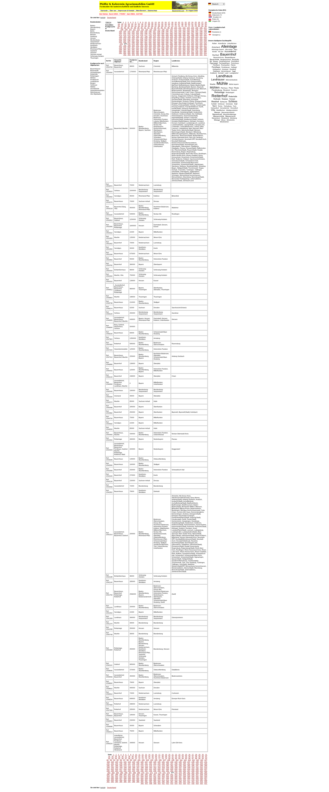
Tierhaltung (228, 106)
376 (188, 51)
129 (120, 31)
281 (141, 44)
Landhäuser (218, 79)
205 (175, 37)
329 (167, 48)
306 (159, 46)
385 (137, 53)
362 (129, 51)
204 (171, 37)
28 (205, 22)
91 (145, 28)
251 (192, 40)
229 (188, 39)
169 (201, 33)
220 (150, 39)
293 (192, 44)
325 (150, 48)
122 (180, 29)
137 (154, 31)
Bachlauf (215, 55)
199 (150, 37)
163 (175, 33)
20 (179, 22)
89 (138, 28)
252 (197, 40)
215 (129, 39)
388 (150, 53)
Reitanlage (219, 92)
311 (180, 46)
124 (188, 29)
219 (146, 39)
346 (150, 49)
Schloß (214, 104)
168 (197, 33)
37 (145, 24)
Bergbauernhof (225, 59)
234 (120, 40)
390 (158, 53)
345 (146, 49)
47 (179, 24)
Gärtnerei (216, 71)
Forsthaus (216, 67)
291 (184, 44)
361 (124, 51)
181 (163, 35)
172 (124, 35)
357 (197, 49)
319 (124, 48)
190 (201, 35)
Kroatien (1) (216, 17)
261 (146, 42)
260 (141, 42)
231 (197, 39)
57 (122, 26)
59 (129, 26)
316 (201, 46)
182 (167, 35)
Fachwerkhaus (224, 63)
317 (205, 46)
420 (201, 55)
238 (137, 40)
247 (175, 40)
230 (192, 39)
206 (180, 37)
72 (172, 26)
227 (180, 39)
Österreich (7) (216, 15)
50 (189, 24)
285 (158, 44)
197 (142, 37)
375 (184, 51)
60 (132, 26)
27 (202, 22)
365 (141, 51)
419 (197, 55)
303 (146, 46)
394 (175, 53)
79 (195, 26)
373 (175, 51)
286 (163, 44)
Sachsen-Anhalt (96, 54)
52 (195, 24)
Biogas (215, 61)
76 (185, 26)
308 (167, 46)
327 (158, 48)
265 (163, 42)
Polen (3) (215, 19)
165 (184, 33)
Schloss (232, 101)
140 (167, 31)
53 (199, 24)
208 (188, 37)
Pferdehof (226, 90)
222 (158, 39)
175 (137, 35)
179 (154, 35)
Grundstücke (94, 89)
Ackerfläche (222, 43)
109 (126, 29)
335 (192, 48)
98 (168, 28)
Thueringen (94, 58)
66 (152, 26)
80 (199, 26)
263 (154, 42)
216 (133, 39)
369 (158, 51)
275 (205, 42)
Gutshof (233, 69)
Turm (234, 106)
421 (205, 55)
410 (159, 55)
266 (167, 42)
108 (122, 29)
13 (155, 22)
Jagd (234, 71)
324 (146, 48)
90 (141, 28)
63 (142, 26)
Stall (235, 104)
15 (162, 22)
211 (201, 37)
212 (205, 37)
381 (120, 53)
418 (192, 55)
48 (182, 24)
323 (141, 48)
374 (180, 51)
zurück (102, 18)
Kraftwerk (213, 73)
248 (180, 40)
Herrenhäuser (226, 71)
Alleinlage (229, 46)
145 (188, 31)
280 (137, 44)
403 (129, 55)
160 (163, 33)
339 (120, 49)
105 (197, 28)
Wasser (217, 112)
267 (171, 42)
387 (146, 53)
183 (171, 35)
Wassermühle (218, 116)
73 (175, 26)
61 (135, 26)
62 (139, 26)
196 (137, 37)
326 (154, 48)
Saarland (93, 51)
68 (159, 26)
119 (167, 29)
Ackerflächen (231, 43)
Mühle (222, 83)
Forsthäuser (225, 67)
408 (150, 55)
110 (130, 29)
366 (146, 51)
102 (184, 28)
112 (138, 29)
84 (121, 28)
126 (197, 29)
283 (150, 44)
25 (195, 22)
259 (137, 42)
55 (205, 24)
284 (154, 44)
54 (202, 24)
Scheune (223, 102)
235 (124, 40)
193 (125, 37)
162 (171, 33)
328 (163, 48)
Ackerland (216, 47)
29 (119, 24)
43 (165, 24)
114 (146, 29)
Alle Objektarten (96, 94)
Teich (214, 106)
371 (167, 51)
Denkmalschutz (224, 61)
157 (150, 33)
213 (120, 39)
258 (133, 42)
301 (137, 46)
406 (142, 55)
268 (175, 42)
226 (175, 39)
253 (201, 40)
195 (133, 37)
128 (205, 29)
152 (129, 33)
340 (124, 49)
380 (205, 51)
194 (129, 37)
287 (167, 44)
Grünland (225, 69)
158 (154, 33)
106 (201, 28)
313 (188, 46)
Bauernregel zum (178, 11)
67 (155, 26)
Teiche (220, 106)
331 (175, 48)
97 (165, 28)
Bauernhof (228, 54)
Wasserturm (216, 118)
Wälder (92, 87)
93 (151, 28)
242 (154, 40)
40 (155, 24)
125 (192, 29)
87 (131, 28)
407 (146, 55)
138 (158, 31)
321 (133, 48)
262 (150, 42)
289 (175, 44)
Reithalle (217, 99)
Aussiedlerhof (230, 51)
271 (188, 42)
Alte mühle (229, 49)
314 (192, 46)
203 (167, 37)
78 (192, 26)
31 (125, 24)
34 (135, 24)
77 (189, 26)
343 (137, 49)
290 (180, 44)
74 (179, 26)
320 (129, 48)
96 (162, 28)
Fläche (233, 65)
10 (145, 22)
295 (201, 44)
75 (182, 26)
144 (184, 31)
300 (133, 46)
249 (184, 40)
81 (202, 26)
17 (169, 22)
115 (150, 29)
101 (180, 28)
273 (197, 42)
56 (119, 26)
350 (167, 49)
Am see (220, 51)
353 (180, 49)
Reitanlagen (230, 92)
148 (201, 31)
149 (205, 31)
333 (184, 48)
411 (163, 55)
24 (192, 22)
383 (129, 53)
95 (158, 28)
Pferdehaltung (217, 90)
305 (154, 46)
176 (141, 35)
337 (201, 48)
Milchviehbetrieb (231, 80)
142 (175, 31)
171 (120, 35)
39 (152, 24)
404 (133, 55)
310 (175, 46)
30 (122, 24)
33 (132, 24)
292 (188, 44)
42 (162, 24)
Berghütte (235, 59)
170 (205, 33)
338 (205, 48)
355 (188, 49)
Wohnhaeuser (95, 92)
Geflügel (234, 67)
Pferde (236, 88)
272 (192, 42)
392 (167, 53)
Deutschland (111, 18)
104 (192, 28)
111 (134, 29)
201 (159, 37)
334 (188, 48)
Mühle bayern (234, 84)
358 (201, 49)
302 (142, 46)
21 (182, 22)
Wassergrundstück (227, 112)
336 (197, 48)
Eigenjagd (214, 63)
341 (129, 49)
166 (188, 33)
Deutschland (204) (218, 13)
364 (137, 51)
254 (205, 40)
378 (197, 51)
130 (124, 31)
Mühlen (215, 87)
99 (172, 28)
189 (197, 35)
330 (171, 48)
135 (146, 31)
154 (137, 33)
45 (172, 24)
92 (148, 28)
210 (197, 37)
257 (129, 42)
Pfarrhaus (224, 88)
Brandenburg (95, 33)
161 (167, 33)
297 (120, 46)
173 (129, 35)
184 (175, 35)
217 (137, 39)
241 (150, 40)
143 (180, 31)
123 (184, 29)
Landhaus (224, 76)
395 (180, 53)
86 (128, 28)
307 (163, 46)
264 (158, 42)
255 (120, 42)
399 (197, 53)
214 (124, 39)
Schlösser (221, 104)
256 (124, 42)
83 (118, 28)
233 (205, 39)
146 (192, 31)
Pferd (231, 88)
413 (171, 55)
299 (129, 46)
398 (192, 53)
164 (180, 33)
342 (133, 49)
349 (163, 49)
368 (154, 51)
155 (141, 33)
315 (197, 46)
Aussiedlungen (95, 72)
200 (154, 37)
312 (184, 46)
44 (169, 24)
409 (154, 55)
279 (133, 44)
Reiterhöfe (233, 96)
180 (158, 35)
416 (184, 55)
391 (163, 53)
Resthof (215, 101)
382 (124, 53)
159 (158, 33)
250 (188, 40)
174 (133, 35)
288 (171, 44)
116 (155, 29)
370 (163, 51)
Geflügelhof (217, 69)
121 (175, 29)
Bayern (92, 29)
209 (192, 37)
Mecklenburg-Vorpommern (95, 41)
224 (167, 39)
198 (146, 37)
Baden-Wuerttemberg (95, 26)
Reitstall (232, 99)
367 (150, 51)
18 (172, 22)
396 (184, 53)
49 (185, 24)
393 (171, 53)
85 (125, 28)
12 (152, 22)
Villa (213, 110)
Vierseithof (234, 108)
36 (142, 24)
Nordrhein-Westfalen (94, 46)
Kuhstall (221, 73)
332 (180, 48)
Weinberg (233, 118)
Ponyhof (234, 90)
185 (180, 35)
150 (120, 33)
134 (141, 31)
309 (171, 46)
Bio (211, 61)
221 (154, 39)
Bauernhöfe (214, 59)
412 (167, 55)
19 (175, 22)
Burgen (92, 83)
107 (205, 28)
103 (188, 28)
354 (184, 49)
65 (149, 26)
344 (141, 49)
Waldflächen (220, 110)
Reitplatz (225, 99)
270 (184, 42)
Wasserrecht (230, 116)
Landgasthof (234, 73)
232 (201, 39)
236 (129, 40)
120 (171, 29)
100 (175, 28)
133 (137, 31)
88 (135, 28)
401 (205, 53)
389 (154, 53)
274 (201, 42)
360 (120, 51)
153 (133, 33)
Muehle (212, 84)
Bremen (93, 35)
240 (146, 40)
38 (149, 24)
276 (121, 44)
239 (141, 40)
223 (163, 39)
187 (188, 35)
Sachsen (93, 53)
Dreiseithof (235, 61)
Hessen (93, 38)
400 (201, 53)
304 (150, 46)
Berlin (92, 31)
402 (125, 55)
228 (184, 39)
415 (180, 55)
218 (141, 39)
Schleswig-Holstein (97, 56)
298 (125, 46)
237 (133, 40)
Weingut (217, 120)
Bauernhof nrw (218, 57)
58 (125, 26)
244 (163, 40)
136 (150, 31)
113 (142, 29)
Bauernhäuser (230, 57)
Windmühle (231, 120)
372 (171, 51)
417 (188, 55)
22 (185, 22)
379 (201, 51)
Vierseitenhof (224, 108)
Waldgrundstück (231, 110)
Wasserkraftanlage (229, 114)
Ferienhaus (235, 63)
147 (197, 31)
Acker (214, 43)
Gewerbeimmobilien (97, 90)
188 (192, 35)
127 (201, 29)
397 (188, 53)
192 (120, 37)
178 (150, 35)
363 (133, 51)
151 (124, 33)
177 (146, 35)
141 (171, 31)
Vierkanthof (215, 108)
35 (139, 24)
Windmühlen (224, 122)
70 (165, 26)
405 (137, 55)
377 (192, 51)
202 (163, 37)
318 (120, 48)
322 (137, 48)
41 (159, 24)
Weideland (225, 118)
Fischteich (216, 65)
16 (165, 22)
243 (158, 40)
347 (154, 49)
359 (205, 49)
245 (167, 40)
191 (205, 35)
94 (155, 28)
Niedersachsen (95, 44)
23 (189, 22)
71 (169, 26)
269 (180, 42)
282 (146, 44)
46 (175, 24)
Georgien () (215, 35)
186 (184, 35)
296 (205, 44)
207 (184, 37)
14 (159, 22)
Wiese (223, 120)
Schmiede (229, 104)
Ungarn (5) (215, 21)
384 (133, 53)
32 (129, 24)
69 (162, 26)
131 (129, 31)
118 (163, 29)
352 (175, 49)
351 (171, 49)
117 (159, 29)
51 (192, 24)
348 (158, 49)
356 (192, 49)
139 (163, 31)
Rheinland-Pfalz (96, 49)
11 (149, 22)
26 (199, 22)
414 (175, 55)
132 (133, 31)
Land (226, 73)
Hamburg (93, 36)
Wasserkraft (217, 114)
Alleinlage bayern (218, 49)
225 (171, 39)
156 (146, 33)
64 (145, 26)
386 (141, 53)
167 (192, 33)
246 (171, 40)
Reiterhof (219, 96)
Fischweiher (225, 65)
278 (129, 44)
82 (205, 26)
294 (197, 44)
